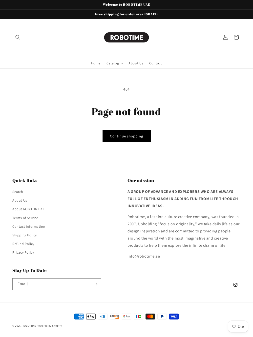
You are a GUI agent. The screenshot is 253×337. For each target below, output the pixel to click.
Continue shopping (126, 136)
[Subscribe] (95, 284)
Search (17, 191)
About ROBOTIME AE (28, 209)
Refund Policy (23, 244)
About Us (19, 200)
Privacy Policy (23, 252)
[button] (17, 37)
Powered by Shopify (49, 325)
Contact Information (28, 226)
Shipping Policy (24, 235)
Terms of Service (25, 218)
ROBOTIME (29, 325)
